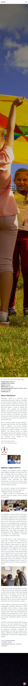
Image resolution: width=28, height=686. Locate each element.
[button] (26, 2)
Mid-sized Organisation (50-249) (8, 644)
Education (5, 642)
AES (2, 488)
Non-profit (19, 644)
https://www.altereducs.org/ (9, 443)
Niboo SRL (10, 386)
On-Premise (4, 645)
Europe (9, 642)
